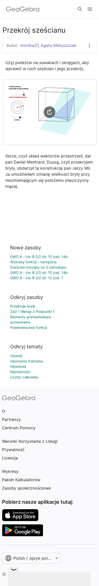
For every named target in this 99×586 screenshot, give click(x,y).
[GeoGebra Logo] (22, 9)
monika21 (29, 45)
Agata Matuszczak (58, 45)
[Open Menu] (90, 9)
